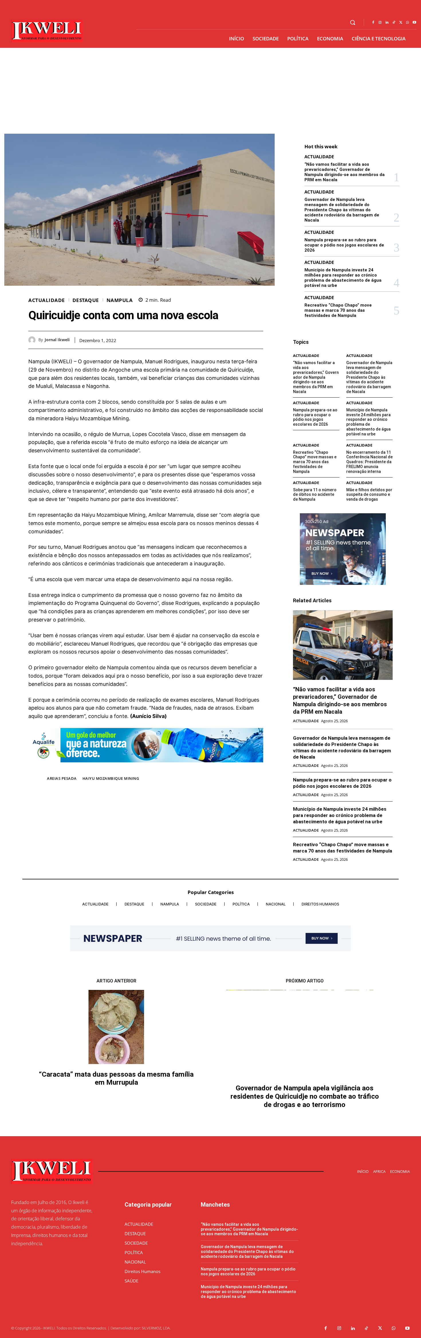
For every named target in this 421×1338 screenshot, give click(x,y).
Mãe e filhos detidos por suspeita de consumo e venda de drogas (369, 495)
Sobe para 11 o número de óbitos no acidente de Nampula (315, 495)
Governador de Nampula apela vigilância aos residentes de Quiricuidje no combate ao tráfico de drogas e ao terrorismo (305, 1096)
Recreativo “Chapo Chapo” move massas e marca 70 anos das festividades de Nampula (338, 310)
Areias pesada (62, 778)
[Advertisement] (210, 91)
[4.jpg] (145, 766)
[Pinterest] (244, 340)
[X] (400, 22)
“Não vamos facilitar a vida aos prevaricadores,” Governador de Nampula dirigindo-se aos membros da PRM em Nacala (344, 172)
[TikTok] (393, 22)
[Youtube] (414, 22)
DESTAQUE (85, 300)
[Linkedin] (386, 22)
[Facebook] (373, 22)
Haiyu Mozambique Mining (110, 778)
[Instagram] (380, 22)
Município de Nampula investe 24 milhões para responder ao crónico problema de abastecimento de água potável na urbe (342, 277)
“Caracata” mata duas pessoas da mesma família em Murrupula (116, 1078)
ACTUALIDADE (46, 300)
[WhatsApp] (407, 22)
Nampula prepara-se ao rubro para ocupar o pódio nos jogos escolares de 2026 (344, 245)
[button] (352, 22)
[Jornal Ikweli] (33, 340)
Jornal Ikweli (57, 340)
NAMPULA (120, 300)
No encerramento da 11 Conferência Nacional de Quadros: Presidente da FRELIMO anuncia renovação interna (369, 462)
